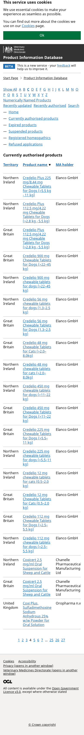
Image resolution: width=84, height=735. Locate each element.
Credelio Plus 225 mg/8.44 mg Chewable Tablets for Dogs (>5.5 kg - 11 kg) (37, 186)
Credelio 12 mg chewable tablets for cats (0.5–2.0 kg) (36, 479)
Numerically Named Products (27, 100)
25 (51, 640)
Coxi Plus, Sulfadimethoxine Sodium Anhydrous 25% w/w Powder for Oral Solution (37, 614)
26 (57, 640)
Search (73, 105)
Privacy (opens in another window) (28, 666)
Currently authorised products (33, 118)
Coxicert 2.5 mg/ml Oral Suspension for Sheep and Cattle (36, 566)
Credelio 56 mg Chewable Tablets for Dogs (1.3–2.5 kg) (37, 327)
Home (14, 112)
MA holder (64, 164)
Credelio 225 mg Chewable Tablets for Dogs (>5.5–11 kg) (37, 436)
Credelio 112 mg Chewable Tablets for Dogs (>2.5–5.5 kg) (37, 523)
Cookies (28, 25)
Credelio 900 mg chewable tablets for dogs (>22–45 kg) (36, 284)
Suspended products (26, 131)
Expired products (23, 125)
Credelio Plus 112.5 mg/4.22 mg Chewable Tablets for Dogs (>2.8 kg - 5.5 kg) (36, 212)
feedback (63, 65)
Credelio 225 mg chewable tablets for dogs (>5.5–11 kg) (37, 457)
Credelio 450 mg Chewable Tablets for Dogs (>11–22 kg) (37, 414)
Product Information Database (33, 57)
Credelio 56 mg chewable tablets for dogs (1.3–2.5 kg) (36, 306)
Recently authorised (50, 105)
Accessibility (27, 661)
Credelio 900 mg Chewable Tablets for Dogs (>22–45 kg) (37, 262)
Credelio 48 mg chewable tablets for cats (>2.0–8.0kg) (36, 371)
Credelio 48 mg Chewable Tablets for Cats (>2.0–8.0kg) (37, 349)
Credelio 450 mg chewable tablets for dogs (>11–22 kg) (36, 392)
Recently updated (17, 105)
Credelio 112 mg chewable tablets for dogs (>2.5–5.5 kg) (36, 544)
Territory (10, 164)
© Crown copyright (42, 724)
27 (63, 640)
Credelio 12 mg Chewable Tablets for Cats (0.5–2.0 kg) (37, 501)
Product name (35, 164)
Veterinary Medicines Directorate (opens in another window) (40, 672)
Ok (42, 35)
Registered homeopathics (30, 138)
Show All (10, 89)
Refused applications (26, 144)
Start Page (10, 78)
